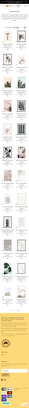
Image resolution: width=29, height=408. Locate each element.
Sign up (5, 375)
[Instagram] (5, 380)
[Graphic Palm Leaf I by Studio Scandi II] (21, 106)
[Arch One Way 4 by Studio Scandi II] (21, 199)
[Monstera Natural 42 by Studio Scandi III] (7, 268)
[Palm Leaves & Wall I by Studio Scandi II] (7, 82)
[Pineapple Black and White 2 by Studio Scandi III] (7, 222)
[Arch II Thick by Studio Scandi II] (21, 175)
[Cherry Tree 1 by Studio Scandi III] (7, 292)
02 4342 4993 (19, 5)
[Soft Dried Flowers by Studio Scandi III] (21, 292)
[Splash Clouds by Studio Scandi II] (21, 152)
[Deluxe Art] (11, 6)
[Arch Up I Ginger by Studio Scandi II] (7, 175)
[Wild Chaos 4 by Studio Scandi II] (7, 59)
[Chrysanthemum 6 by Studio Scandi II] (7, 129)
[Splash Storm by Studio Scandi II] (7, 152)
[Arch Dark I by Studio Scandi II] (7, 245)
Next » (18, 310)
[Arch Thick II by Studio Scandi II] (7, 199)
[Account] (25, 6)
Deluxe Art (20, 388)
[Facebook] (2, 380)
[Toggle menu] (1, 6)
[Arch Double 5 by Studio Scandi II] (21, 222)
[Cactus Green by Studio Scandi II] (21, 129)
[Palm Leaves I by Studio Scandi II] (7, 106)
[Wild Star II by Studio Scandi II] (21, 36)
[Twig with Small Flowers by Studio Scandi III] (21, 268)
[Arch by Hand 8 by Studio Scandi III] (21, 245)
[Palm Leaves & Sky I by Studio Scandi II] (21, 82)
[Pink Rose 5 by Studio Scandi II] (21, 59)
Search (3, 354)
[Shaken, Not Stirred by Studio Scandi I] (7, 36)
